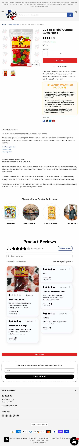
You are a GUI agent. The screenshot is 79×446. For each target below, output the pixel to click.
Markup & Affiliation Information (17, 438)
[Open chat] (6, 439)
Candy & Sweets (13, 24)
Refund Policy (6, 149)
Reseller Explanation (9, 147)
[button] (5, 72)
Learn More (44, 6)
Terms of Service (66, 438)
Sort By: (56, 262)
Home (4, 24)
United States (38, 424)
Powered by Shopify (39, 442)
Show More (24, 307)
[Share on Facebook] (44, 121)
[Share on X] (47, 121)
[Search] (70, 15)
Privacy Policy (55, 438)
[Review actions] (35, 294)
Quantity (45, 49)
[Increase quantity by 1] (60, 53)
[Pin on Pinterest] (53, 121)
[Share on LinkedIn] (50, 121)
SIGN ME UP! (39, 376)
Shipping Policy (7, 152)
